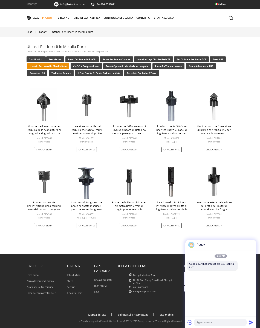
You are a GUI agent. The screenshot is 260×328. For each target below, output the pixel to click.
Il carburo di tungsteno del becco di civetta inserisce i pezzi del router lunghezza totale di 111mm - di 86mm (87, 208)
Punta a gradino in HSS (201, 66)
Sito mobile (167, 314)
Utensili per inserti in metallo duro (72, 32)
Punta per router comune (116, 59)
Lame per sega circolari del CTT (153, 59)
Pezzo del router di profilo (82, 59)
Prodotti (48, 17)
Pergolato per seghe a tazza (141, 73)
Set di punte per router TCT (191, 59)
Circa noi (64, 17)
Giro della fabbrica (87, 17)
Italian (222, 4)
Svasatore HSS (37, 73)
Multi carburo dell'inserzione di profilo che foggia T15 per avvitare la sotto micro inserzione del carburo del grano (214, 133)
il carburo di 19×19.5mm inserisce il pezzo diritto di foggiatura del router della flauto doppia (171, 208)
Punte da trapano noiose (168, 66)
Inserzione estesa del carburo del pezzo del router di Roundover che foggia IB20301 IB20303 (214, 208)
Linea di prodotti (103, 279)
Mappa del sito (97, 314)
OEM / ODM (100, 285)
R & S (96, 291)
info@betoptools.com (72, 4)
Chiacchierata (44, 149)
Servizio (71, 286)
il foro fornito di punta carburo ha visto (99, 73)
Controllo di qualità (118, 17)
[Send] (251, 322)
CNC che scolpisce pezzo (86, 66)
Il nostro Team (74, 292)
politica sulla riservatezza (133, 314)
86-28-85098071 (106, 4)
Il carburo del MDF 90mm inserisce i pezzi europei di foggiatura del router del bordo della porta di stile (171, 132)
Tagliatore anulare (61, 73)
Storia (70, 281)
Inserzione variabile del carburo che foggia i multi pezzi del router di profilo (86, 130)
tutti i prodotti (36, 59)
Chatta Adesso (164, 17)
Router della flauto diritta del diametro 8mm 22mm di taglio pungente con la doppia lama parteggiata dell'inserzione (129, 209)
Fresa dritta (55, 59)
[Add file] (189, 322)
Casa (36, 17)
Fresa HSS (218, 59)
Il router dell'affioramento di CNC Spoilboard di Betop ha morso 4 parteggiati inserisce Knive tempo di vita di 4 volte (129, 132)
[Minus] (251, 245)
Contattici (143, 17)
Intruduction (73, 275)
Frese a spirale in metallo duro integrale (127, 66)
